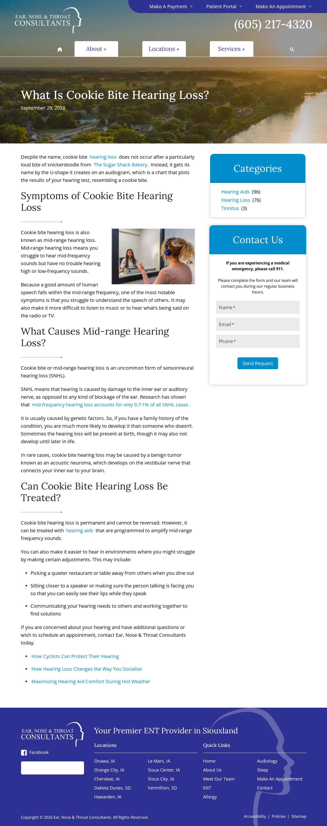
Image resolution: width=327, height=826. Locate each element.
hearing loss (103, 157)
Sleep (262, 770)
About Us (212, 770)
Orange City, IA (109, 770)
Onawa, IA (104, 761)
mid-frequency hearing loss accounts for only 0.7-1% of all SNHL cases (110, 404)
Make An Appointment (279, 779)
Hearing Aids (235, 191)
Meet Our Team (219, 779)
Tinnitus (230, 208)
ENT (207, 788)
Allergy (210, 797)
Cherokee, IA (107, 779)
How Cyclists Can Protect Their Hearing (75, 656)
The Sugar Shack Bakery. (121, 164)
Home (209, 761)
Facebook (39, 752)
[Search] (75, 768)
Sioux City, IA (161, 779)
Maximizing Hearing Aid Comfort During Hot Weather (90, 681)
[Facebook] (24, 752)
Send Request (258, 363)
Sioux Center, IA (164, 770)
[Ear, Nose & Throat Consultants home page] (56, 20)
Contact (265, 788)
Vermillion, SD (162, 788)
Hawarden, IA (107, 797)
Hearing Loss (235, 200)
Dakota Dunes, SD (112, 788)
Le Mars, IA (159, 761)
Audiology (267, 761)
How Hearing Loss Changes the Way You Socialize (86, 669)
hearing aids (79, 530)
